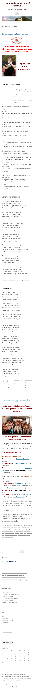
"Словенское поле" (15, 382)
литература (15, 386)
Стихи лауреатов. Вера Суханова (15, 34)
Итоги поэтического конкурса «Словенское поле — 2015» (16, 401)
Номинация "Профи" (23, 386)
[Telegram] (8, 561)
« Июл (3, 664)
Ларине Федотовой (17, 497)
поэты (6, 535)
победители (27, 533)
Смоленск (27, 388)
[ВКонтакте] (4, 561)
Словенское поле (20, 388)
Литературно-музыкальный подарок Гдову (13, 575)
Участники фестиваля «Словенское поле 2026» (14, 577)
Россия (13, 388)
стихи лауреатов (9, 389)
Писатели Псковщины (7, 596)
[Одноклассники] (6, 561)
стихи (3, 389)
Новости (23, 527)
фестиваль (23, 389)
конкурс (25, 384)
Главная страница (6, 592)
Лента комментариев (7, 620)
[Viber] (12, 561)
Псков (9, 388)
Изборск (15, 384)
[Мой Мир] (15, 561)
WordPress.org (5, 622)
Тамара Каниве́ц (22, 535)
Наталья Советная (9, 533)
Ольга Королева (19, 463)
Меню (17, 13)
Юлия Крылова (9, 537)
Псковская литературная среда (10, 598)
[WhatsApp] (13, 561)
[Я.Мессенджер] (2, 561)
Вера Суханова (8, 384)
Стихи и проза (24, 382)
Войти (3, 616)
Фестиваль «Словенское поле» (9, 602)
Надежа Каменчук (18, 531)
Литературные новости (8, 600)
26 (11, 660)
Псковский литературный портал (17, 4)
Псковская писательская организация (11, 594)
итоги (21, 529)
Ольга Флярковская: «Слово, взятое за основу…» (14, 573)
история (20, 384)
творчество (17, 389)
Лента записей (5, 618)
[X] (10, 561)
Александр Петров (6, 529)
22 (24, 658)
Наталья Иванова (22, 459)
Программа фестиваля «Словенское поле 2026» (14, 579)
